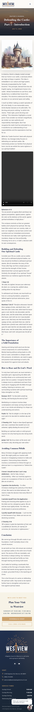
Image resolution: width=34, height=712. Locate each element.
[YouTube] (19, 663)
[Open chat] (29, 707)
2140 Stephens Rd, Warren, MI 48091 (15, 674)
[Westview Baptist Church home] (8, 4)
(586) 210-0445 (8, 677)
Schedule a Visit (17, 619)
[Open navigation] (30, 4)
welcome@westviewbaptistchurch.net (15, 680)
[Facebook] (15, 663)
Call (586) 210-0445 (17, 624)
